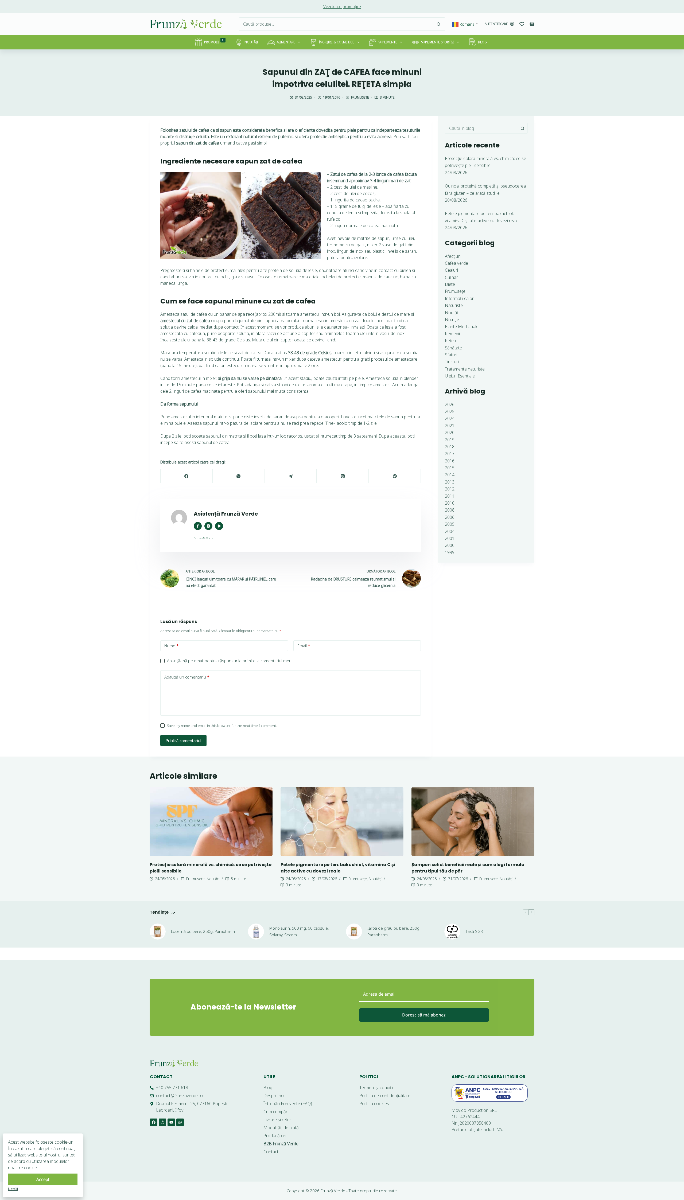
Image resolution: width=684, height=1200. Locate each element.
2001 (449, 538)
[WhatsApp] (239, 476)
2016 (449, 461)
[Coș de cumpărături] (532, 24)
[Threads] (343, 476)
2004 (449, 531)
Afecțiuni (453, 256)
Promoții (214, 41)
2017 (449, 454)
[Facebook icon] (198, 526)
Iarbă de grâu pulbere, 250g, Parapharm (393, 931)
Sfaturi (451, 355)
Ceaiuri (451, 270)
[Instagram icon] (208, 526)
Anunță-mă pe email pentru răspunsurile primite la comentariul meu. (229, 660)
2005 (449, 524)
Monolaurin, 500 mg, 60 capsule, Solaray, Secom (299, 931)
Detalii (13, 1188)
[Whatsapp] (180, 1122)
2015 (449, 468)
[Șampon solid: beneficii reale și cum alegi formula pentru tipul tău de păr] (472, 821)
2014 (449, 475)
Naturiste (454, 305)
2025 (449, 411)
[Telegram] (291, 476)
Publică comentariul (183, 740)
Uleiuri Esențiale (460, 376)
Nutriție (452, 319)
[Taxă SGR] (452, 932)
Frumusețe (360, 97)
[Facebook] (187, 476)
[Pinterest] (395, 476)
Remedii (452, 334)
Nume (171, 645)
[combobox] (335, 24)
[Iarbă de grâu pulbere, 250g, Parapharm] (354, 932)
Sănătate (453, 348)
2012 (449, 489)
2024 (449, 418)
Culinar (451, 277)
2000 (449, 545)
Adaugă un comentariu (186, 677)
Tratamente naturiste (465, 369)
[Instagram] (162, 1122)
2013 (449, 482)
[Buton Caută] (438, 24)
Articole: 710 (203, 538)
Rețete (451, 341)
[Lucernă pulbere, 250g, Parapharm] (158, 932)
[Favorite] (521, 24)
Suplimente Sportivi (437, 42)
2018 (449, 447)
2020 (449, 432)
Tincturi (452, 362)
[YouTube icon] (219, 526)
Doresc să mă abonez (424, 1015)
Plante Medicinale (462, 326)
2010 (449, 503)
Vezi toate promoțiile (342, 6)
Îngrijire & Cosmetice (336, 42)
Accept (42, 1179)
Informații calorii (460, 298)
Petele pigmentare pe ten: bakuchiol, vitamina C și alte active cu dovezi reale (338, 868)
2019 (449, 440)
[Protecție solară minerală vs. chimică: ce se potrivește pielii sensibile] (211, 821)
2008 (449, 510)
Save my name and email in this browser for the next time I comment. (222, 725)
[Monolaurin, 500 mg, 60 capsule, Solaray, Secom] (256, 932)
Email (303, 645)
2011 (449, 496)
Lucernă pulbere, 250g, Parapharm (203, 931)
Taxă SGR (474, 931)
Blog (482, 42)
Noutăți (251, 42)
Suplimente (387, 42)
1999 (449, 552)
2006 (449, 517)
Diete (450, 284)
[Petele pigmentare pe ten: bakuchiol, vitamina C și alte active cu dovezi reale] (342, 821)
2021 (449, 425)
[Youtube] (171, 1122)
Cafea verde (456, 263)
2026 (449, 404)
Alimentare (286, 42)
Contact (161, 1077)
